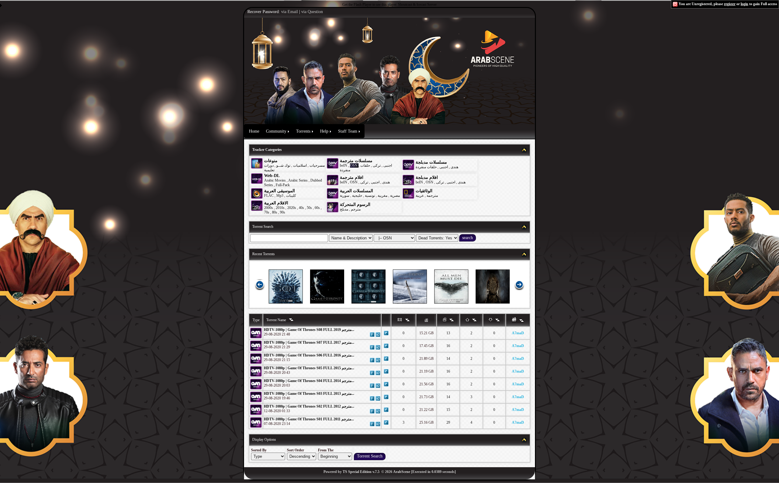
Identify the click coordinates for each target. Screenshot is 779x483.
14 (448, 358)
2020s (291, 208)
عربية (420, 195)
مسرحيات (317, 165)
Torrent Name (276, 320)
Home (254, 131)
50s (309, 208)
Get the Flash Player (357, 4)
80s (274, 212)
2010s (280, 208)
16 (448, 346)
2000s (268, 208)
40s (301, 208)
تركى (377, 165)
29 (448, 422)
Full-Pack (283, 185)
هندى (454, 167)
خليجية (357, 195)
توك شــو (283, 165)
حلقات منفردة (426, 167)
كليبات (291, 195)
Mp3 (279, 195)
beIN (344, 165)
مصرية (395, 195)
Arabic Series (298, 180)
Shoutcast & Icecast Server (417, 4)
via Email (289, 11)
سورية (344, 195)
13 (448, 333)
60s (317, 208)
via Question (312, 11)
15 (448, 410)
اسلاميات (299, 165)
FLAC (269, 195)
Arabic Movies (275, 180)
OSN (354, 165)
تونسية (370, 195)
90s (282, 212)
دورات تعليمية (269, 167)
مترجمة (432, 195)
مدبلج (344, 209)
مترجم (356, 209)
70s (266, 212)
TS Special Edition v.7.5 (361, 472)
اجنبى (387, 165)
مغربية (382, 195)
